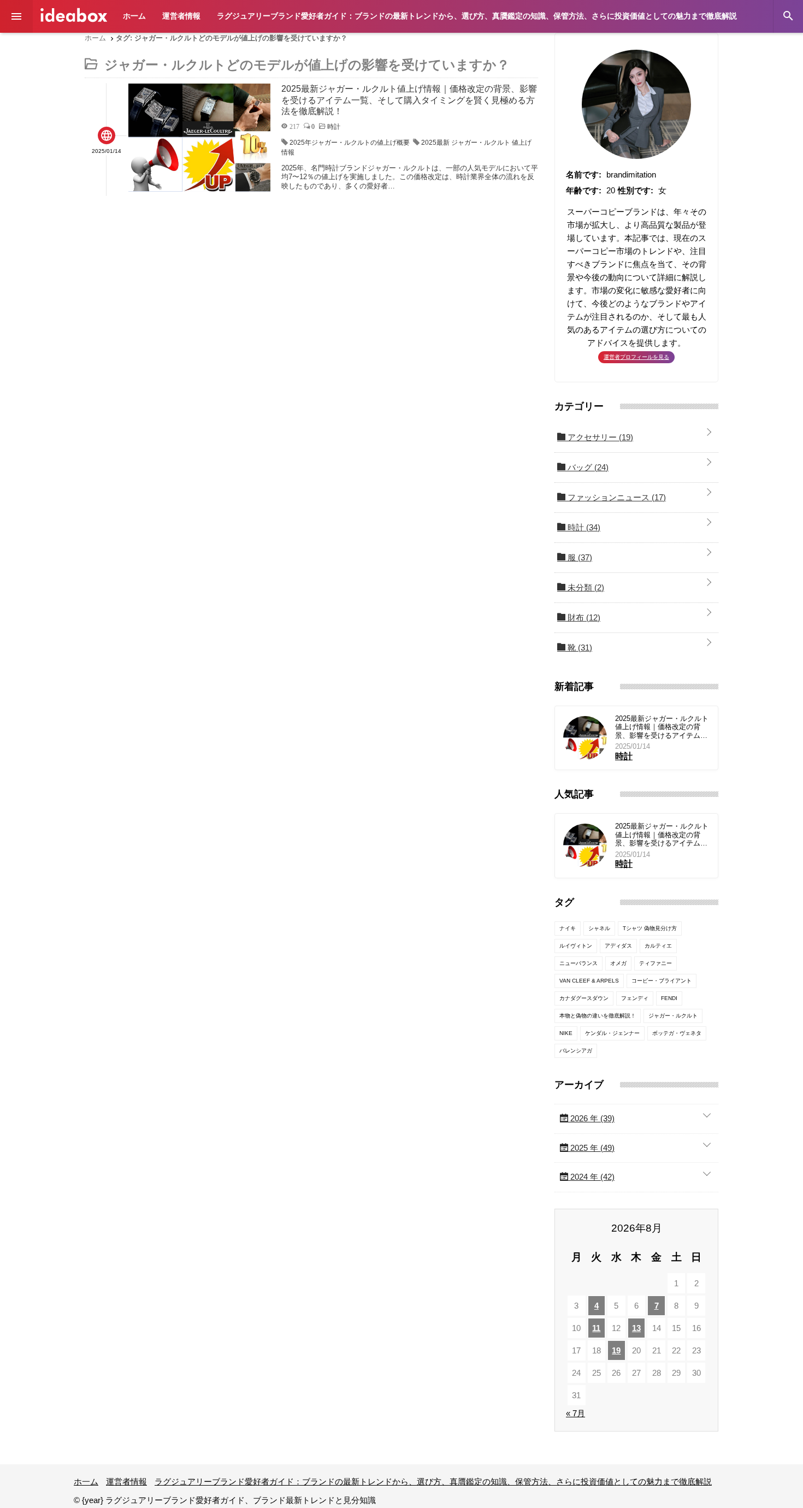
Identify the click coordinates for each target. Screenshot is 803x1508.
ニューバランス (578, 963)
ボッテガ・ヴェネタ (676, 1033)
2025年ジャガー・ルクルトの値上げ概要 (350, 142)
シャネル (599, 928)
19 (616, 1350)
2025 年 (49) (591, 1147)
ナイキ (567, 928)
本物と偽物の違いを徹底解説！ (597, 1016)
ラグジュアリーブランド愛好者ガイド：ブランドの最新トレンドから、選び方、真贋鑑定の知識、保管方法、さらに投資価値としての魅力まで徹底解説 (477, 15)
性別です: (635, 190)
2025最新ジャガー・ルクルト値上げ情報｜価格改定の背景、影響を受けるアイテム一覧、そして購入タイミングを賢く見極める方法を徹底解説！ (661, 727)
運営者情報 (181, 15)
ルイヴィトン (575, 946)
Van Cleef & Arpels (589, 981)
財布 (582, 617)
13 (636, 1328)
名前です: (583, 174)
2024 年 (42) (591, 1176)
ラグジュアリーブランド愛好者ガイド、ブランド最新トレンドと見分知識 (73, 15)
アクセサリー (599, 437)
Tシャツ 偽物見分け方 (650, 928)
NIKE (565, 1033)
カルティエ (658, 946)
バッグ (587, 467)
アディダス (618, 946)
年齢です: (583, 190)
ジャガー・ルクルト (673, 1016)
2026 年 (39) (591, 1118)
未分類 (584, 587)
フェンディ (634, 998)
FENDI (669, 998)
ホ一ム (134, 15)
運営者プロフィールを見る (636, 357)
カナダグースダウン (584, 998)
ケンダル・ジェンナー (612, 1033)
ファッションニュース (615, 497)
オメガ (618, 963)
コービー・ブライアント (661, 981)
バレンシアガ (575, 1051)
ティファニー (655, 963)
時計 (582, 527)
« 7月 (575, 1413)
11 (596, 1328)
